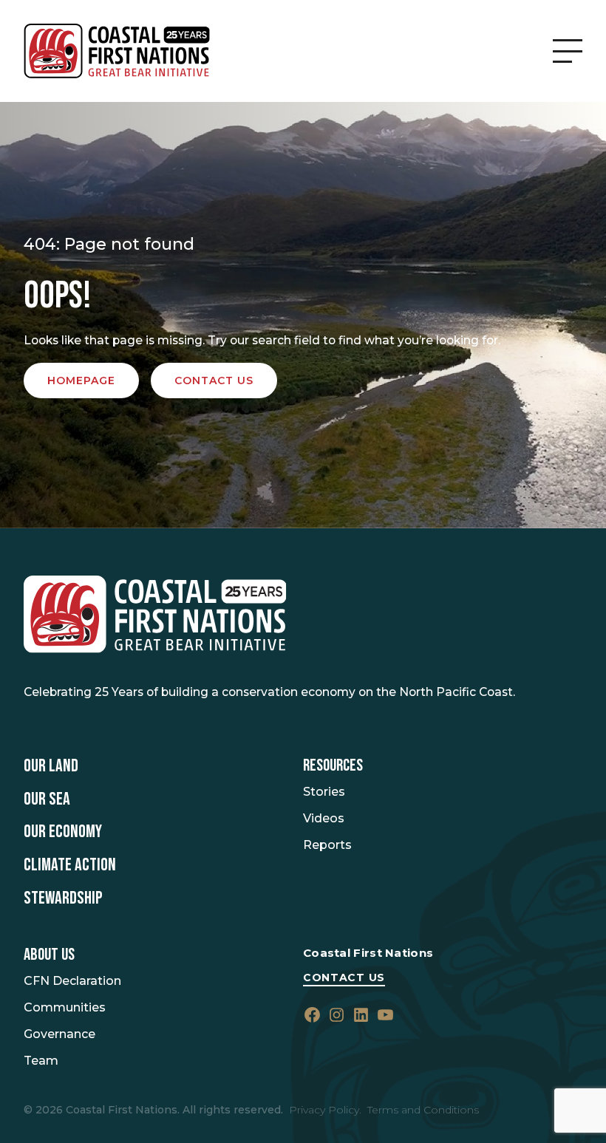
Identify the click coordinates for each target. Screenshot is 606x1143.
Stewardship (63, 898)
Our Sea (47, 799)
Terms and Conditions (423, 1109)
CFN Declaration (72, 981)
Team (41, 1061)
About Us (49, 955)
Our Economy (63, 832)
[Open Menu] (567, 51)
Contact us (213, 380)
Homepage (81, 380)
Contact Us (344, 977)
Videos (323, 818)
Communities (65, 1007)
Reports (327, 845)
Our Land (51, 766)
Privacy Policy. (325, 1109)
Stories (324, 792)
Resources (333, 766)
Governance (59, 1034)
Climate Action (70, 865)
